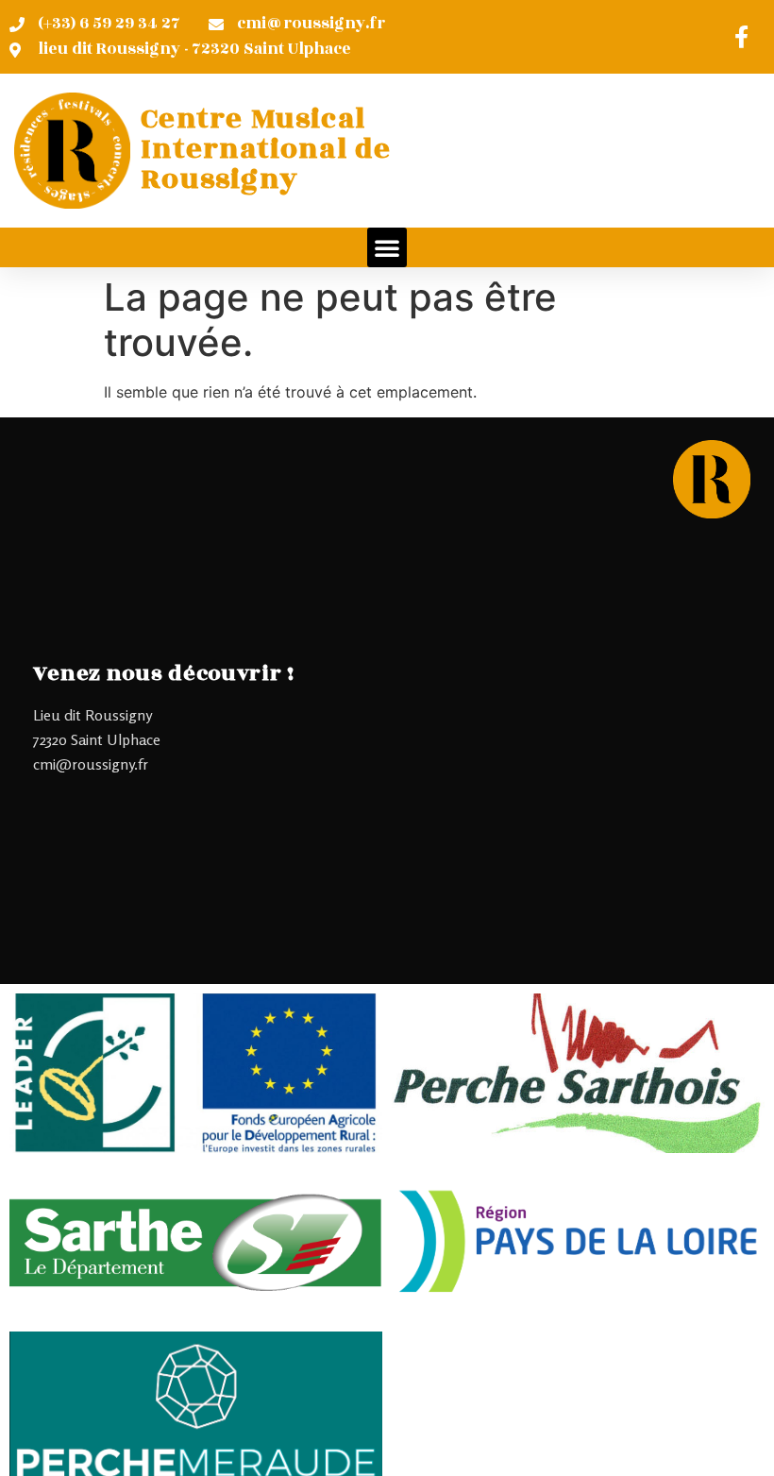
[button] (387, 247)
